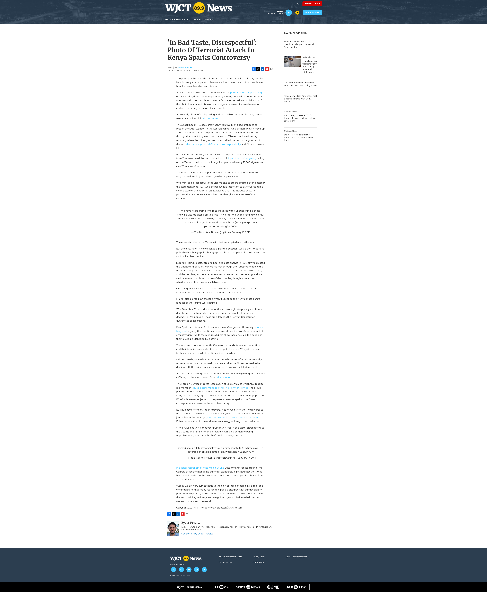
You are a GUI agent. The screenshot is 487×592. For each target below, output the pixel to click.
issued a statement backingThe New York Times (220, 387)
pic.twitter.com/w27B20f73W (237, 451)
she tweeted (224, 377)
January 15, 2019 (241, 232)
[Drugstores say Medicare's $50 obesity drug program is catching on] (292, 61)
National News (308, 57)
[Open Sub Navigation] (190, 19)
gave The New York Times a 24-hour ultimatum (233, 417)
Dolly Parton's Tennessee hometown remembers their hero (298, 138)
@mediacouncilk (188, 448)
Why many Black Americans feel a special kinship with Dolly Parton (300, 99)
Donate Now (313, 4)
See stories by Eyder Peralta (197, 533)
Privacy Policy (259, 557)
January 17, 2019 (247, 457)
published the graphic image (246, 92)
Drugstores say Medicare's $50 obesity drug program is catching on (309, 66)
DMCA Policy (258, 562)
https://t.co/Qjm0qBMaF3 (242, 222)
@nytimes (248, 448)
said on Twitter (210, 118)
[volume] (297, 13)
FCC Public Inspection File (230, 557)
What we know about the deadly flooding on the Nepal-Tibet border (299, 44)
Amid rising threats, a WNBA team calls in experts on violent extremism (300, 118)
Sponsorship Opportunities (297, 557)
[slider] (293, 12)
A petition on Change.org (242, 158)
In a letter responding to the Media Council (200, 467)
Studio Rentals (225, 562)
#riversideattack (210, 451)
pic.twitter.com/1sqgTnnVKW (220, 226)
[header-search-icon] (298, 4)
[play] (289, 12)
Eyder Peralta (185, 67)
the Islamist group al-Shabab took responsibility (213, 144)
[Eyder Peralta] (173, 528)
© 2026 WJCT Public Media (180, 576)
